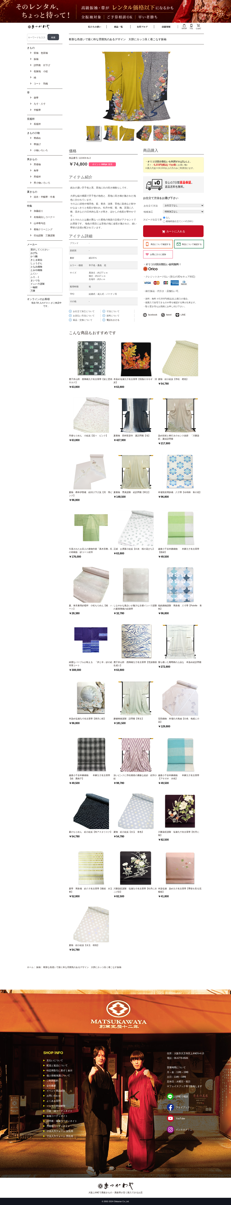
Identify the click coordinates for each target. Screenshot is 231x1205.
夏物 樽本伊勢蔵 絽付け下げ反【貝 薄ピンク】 (90, 494)
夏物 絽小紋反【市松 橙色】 (173, 379)
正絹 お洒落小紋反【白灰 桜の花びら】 (134, 549)
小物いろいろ (40, 150)
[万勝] (46, 291)
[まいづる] (46, 280)
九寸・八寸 (38, 103)
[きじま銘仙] (46, 260)
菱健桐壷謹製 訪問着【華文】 (129, 718)
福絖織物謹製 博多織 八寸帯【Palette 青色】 (180, 607)
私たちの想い (94, 26)
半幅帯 (36, 110)
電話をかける (112, 320)
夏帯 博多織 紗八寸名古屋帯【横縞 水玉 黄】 (91, 890)
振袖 (38, 967)
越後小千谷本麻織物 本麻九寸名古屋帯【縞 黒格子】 (89, 777)
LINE (183, 315)
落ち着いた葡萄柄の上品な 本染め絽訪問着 (179, 662)
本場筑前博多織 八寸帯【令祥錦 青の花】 (179, 492)
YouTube (180, 1118)
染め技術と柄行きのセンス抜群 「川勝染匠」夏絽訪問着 (178, 437)
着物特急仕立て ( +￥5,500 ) (179, 221)
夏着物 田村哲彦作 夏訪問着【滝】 (132, 435)
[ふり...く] (46, 277)
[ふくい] (46, 273)
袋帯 (35, 97)
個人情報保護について (58, 1075)
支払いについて (55, 1060)
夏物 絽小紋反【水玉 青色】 (129, 832)
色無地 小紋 (40, 71)
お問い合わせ (54, 1095)
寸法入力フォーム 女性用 (60, 1131)
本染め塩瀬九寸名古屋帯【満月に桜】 (87, 718)
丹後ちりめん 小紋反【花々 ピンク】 (88, 435)
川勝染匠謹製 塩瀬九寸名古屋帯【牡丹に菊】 (178, 833)
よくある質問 (54, 1100)
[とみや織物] (46, 270)
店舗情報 (166, 26)
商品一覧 (118, 26)
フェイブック (183, 1107)
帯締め (36, 138)
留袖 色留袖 (40, 53)
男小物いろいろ (41, 182)
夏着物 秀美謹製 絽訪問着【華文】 (132, 492)
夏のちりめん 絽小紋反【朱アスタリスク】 (90, 832)
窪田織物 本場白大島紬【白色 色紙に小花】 (178, 720)
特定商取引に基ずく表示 (59, 1070)
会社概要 (51, 1085)
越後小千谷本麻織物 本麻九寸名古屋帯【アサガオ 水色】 (178, 777)
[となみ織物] (46, 267)
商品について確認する (161, 244)
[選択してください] (46, 249)
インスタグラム (184, 1129)
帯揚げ (36, 144)
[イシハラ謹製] (46, 284)
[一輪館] (46, 287)
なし (168, 217)
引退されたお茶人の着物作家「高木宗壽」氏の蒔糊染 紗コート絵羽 (90, 550)
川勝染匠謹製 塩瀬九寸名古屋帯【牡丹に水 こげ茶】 (135, 890)
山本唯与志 (38, 223)
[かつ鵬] (46, 256)
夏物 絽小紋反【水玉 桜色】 (84, 945)
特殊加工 (148, 212)
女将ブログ (142, 26)
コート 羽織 (40, 83)
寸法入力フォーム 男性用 (60, 1136)
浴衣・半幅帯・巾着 (43, 197)
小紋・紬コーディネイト (59, 1111)
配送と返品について (57, 1065)
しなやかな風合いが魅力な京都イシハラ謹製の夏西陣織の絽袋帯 (135, 607)
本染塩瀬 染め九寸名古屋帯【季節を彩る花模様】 (179, 890)
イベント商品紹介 (56, 1090)
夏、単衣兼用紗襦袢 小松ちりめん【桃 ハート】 (90, 607)
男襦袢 (36, 176)
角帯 (35, 170)
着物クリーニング (42, 229)
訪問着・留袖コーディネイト (62, 1121)
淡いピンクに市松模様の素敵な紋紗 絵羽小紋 (135, 777)
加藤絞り (37, 211)
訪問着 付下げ (41, 65)
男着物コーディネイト (58, 1126)
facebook (152, 315)
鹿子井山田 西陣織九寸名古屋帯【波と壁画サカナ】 (90, 381)
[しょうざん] (46, 263)
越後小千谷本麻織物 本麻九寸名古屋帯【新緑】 (178, 550)
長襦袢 (36, 124)
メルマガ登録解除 (56, 1106)
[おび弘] (46, 253)
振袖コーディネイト (57, 1116)
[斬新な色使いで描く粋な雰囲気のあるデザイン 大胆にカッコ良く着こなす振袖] (136, 86)
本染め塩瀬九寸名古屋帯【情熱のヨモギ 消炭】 (135, 381)
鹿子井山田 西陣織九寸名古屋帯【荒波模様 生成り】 (136, 664)
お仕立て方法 (151, 205)
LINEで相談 (182, 1096)
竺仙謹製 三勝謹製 (43, 235)
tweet (168, 315)
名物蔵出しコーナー (43, 217)
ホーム (30, 967)
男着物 (36, 164)
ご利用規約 (52, 1080)
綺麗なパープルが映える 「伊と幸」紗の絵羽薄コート (90, 664)
